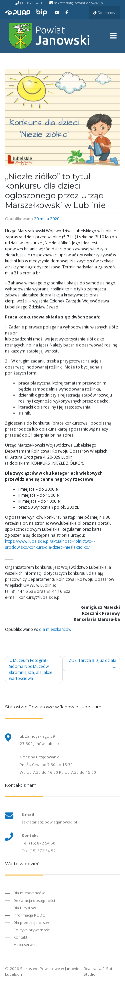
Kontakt (20, 937)
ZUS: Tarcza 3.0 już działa (92, 660)
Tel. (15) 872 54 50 (38, 842)
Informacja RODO (29, 915)
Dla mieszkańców (29, 892)
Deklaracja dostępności (34, 900)
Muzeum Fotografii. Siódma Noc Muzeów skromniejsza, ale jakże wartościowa (30, 669)
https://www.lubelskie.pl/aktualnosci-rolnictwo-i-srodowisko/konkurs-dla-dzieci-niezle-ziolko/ (50, 544)
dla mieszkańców (55, 629)
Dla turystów (24, 907)
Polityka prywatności (32, 929)
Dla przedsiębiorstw (31, 922)
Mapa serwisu (25, 944)
